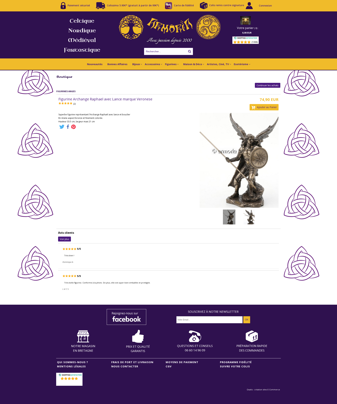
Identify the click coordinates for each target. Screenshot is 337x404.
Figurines (171, 64)
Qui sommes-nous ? (72, 362)
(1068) (255, 42)
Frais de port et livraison (132, 362)
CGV (169, 366)
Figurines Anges (65, 91)
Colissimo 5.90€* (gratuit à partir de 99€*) (133, 5)
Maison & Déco (192, 64)
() (70, 383)
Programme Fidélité (236, 362)
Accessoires (152, 64)
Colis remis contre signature (226, 5)
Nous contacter (124, 366)
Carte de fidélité (184, 5)
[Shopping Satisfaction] (245, 38)
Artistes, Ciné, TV (218, 64)
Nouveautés (95, 64)
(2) (74, 103)
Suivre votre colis (235, 366)
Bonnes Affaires (117, 64)
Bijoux (136, 64)
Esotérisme (241, 64)
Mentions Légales (71, 366)
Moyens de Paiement (182, 362)
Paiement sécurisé (79, 5)
